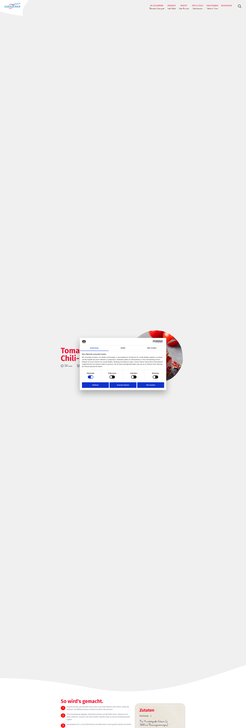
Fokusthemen (212, 7)
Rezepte (184, 7)
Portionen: (144, 716)
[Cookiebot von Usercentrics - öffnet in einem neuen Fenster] (155, 341)
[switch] (112, 377)
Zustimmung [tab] (94, 348)
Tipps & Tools (197, 7)
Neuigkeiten (226, 6)
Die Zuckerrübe (156, 7)
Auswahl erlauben (123, 385)
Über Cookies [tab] (151, 348)
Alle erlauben (150, 385)
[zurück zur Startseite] (12, 5)
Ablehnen (95, 385)
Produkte (171, 7)
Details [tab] (123, 348)
